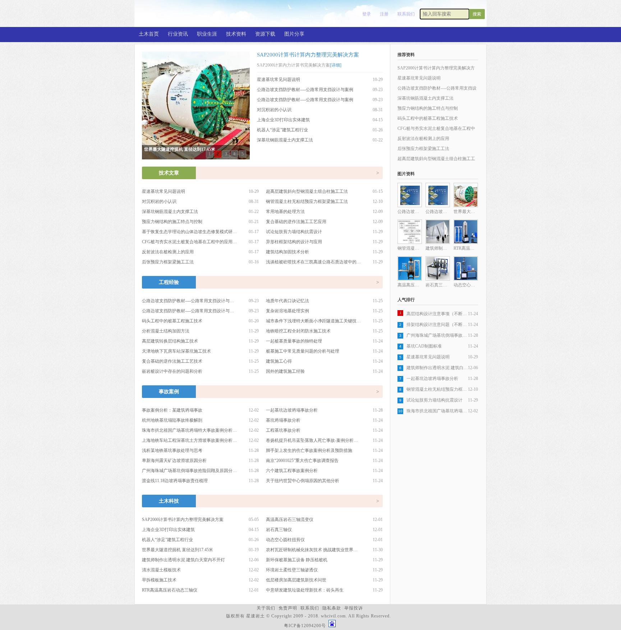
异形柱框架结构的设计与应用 (294, 241)
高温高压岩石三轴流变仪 (289, 519)
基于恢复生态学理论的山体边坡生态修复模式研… (189, 231)
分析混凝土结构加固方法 (165, 331)
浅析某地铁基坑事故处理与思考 (172, 450)
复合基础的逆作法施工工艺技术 (172, 361)
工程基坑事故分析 (283, 430)
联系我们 (406, 14)
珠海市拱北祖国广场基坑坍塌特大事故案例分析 (437, 410)
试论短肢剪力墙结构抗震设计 (294, 231)
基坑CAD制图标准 (424, 346)
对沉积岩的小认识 (274, 109)
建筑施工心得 (279, 361)
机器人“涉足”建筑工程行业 (282, 129)
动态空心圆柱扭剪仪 (285, 539)
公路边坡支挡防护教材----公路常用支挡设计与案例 (305, 89)
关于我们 (266, 608)
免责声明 (288, 608)
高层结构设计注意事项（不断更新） (437, 313)
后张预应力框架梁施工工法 (168, 261)
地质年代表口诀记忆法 (287, 300)
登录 (366, 14)
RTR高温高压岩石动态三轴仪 (169, 590)
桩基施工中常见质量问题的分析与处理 (302, 351)
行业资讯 (178, 34)
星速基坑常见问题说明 (278, 79)
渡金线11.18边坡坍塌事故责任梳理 (175, 480)
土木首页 (149, 34)
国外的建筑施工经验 (285, 371)
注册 (384, 14)
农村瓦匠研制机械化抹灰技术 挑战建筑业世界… (312, 549)
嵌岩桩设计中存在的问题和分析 (172, 371)
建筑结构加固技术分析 (287, 251)
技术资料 (236, 34)
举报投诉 (353, 608)
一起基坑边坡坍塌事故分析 (292, 410)
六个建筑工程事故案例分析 (292, 470)
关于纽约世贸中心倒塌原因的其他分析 (302, 480)
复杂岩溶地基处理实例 (287, 310)
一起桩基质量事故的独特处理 (294, 341)
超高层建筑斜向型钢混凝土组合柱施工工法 (307, 191)
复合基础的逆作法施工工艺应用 (296, 221)
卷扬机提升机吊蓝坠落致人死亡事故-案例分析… (312, 440)
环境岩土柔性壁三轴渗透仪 (292, 569)
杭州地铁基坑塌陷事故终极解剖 (172, 420)
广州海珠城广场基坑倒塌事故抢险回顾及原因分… (189, 470)
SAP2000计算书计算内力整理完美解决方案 (308, 55)
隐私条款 (331, 608)
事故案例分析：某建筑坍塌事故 (172, 410)
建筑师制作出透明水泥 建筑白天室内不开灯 (183, 559)
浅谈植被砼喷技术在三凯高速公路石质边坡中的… (313, 261)
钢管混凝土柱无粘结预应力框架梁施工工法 (307, 201)
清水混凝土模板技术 (161, 569)
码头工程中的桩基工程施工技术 (172, 320)
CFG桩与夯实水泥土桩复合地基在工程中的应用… (189, 241)
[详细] (335, 65)
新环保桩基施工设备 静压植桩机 (296, 559)
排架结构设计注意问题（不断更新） (437, 324)
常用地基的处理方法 (285, 211)
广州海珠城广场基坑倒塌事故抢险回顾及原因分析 (437, 335)
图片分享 (294, 34)
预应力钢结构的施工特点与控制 (172, 221)
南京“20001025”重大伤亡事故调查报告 (302, 460)
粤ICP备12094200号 (305, 625)
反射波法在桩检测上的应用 (168, 251)
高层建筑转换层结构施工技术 (170, 341)
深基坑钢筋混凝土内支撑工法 (285, 139)
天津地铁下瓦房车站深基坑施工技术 (176, 351)
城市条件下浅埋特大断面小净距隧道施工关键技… (313, 320)
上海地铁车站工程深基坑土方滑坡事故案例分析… (189, 440)
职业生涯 (207, 34)
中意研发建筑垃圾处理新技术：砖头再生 (305, 590)
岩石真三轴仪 (279, 529)
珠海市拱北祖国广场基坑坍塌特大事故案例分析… (189, 430)
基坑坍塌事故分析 (283, 420)
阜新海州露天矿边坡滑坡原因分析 (174, 460)
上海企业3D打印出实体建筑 (283, 119)
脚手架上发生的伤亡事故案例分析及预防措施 (309, 450)
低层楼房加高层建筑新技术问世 (296, 580)
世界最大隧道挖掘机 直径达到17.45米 (177, 549)
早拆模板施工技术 (159, 580)
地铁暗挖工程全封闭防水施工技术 (298, 331)
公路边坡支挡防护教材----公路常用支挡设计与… (188, 300)
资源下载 (265, 34)
